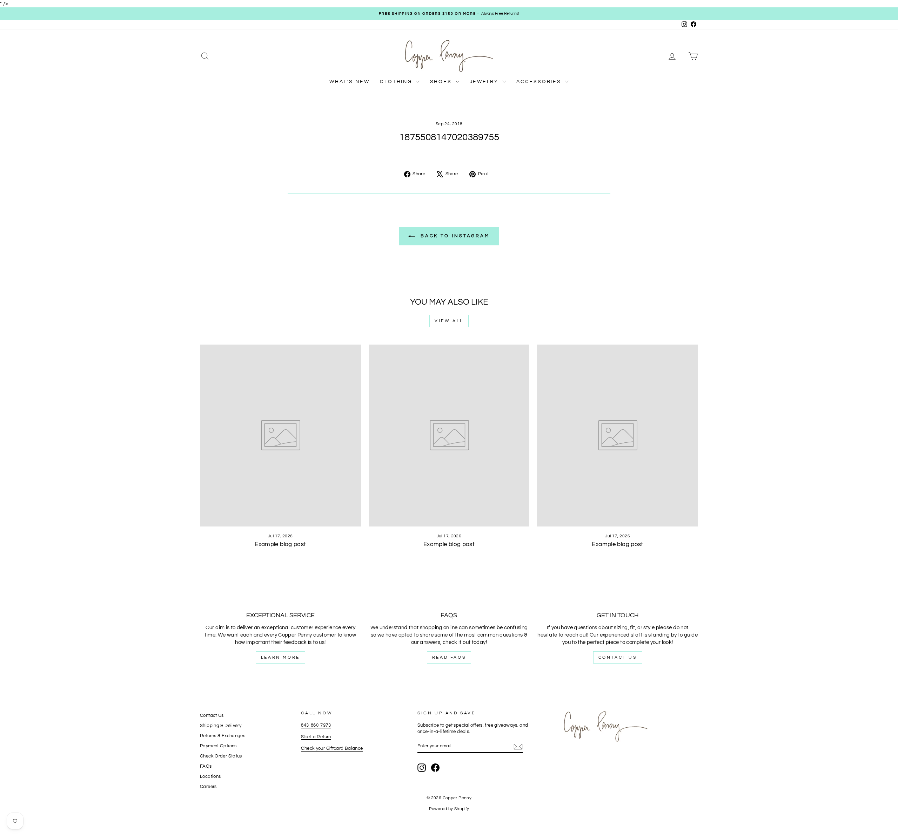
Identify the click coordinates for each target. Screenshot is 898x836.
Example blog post (280, 544)
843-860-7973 (316, 725)
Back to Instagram (454, 235)
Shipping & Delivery (220, 725)
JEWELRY (485, 81)
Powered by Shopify (449, 809)
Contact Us (617, 657)
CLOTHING (397, 81)
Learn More (280, 657)
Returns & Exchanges (222, 736)
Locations (210, 776)
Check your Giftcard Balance (332, 748)
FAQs (206, 766)
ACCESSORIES (539, 81)
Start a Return (316, 737)
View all (449, 321)
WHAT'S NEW (349, 81)
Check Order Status (221, 756)
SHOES (442, 81)
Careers (208, 786)
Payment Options (218, 746)
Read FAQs (449, 657)
